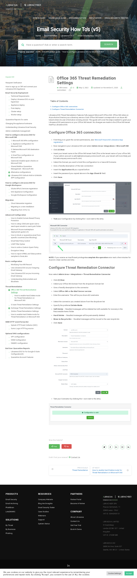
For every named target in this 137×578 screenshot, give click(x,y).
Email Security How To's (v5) (89, 36)
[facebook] (110, 447)
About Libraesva (77, 517)
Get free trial (76, 525)
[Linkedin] (68, 566)
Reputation (95, 18)
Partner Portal (76, 499)
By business (10, 529)
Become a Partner (78, 503)
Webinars (42, 516)
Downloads (39, 18)
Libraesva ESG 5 (67, 36)
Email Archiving (12, 503)
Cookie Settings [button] (114, 573)
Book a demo (76, 529)
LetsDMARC (10, 512)
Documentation (77, 18)
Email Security (11, 499)
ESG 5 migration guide (51, 52)
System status (44, 524)
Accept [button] (129, 573)
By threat (9, 525)
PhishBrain (10, 507)
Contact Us (75, 457)
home (38, 36)
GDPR (38, 52)
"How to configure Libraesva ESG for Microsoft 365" (83, 52)
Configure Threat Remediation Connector (68, 109)
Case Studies (43, 512)
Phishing (9, 533)
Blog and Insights (45, 503)
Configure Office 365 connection (64, 106)
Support (41, 520)
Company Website (45, 499)
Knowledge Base (57, 18)
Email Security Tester (116, 18)
